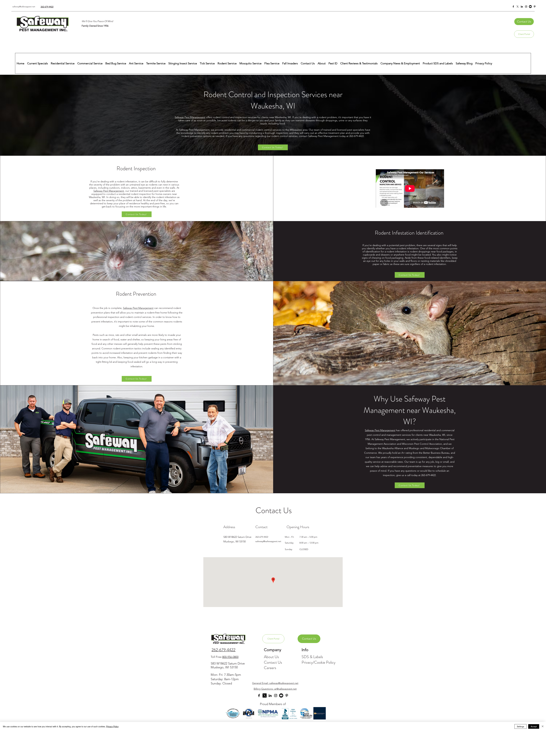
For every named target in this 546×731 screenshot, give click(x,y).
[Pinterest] (534, 6)
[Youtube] (281, 695)
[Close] (542, 726)
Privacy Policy (112, 726)
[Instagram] (526, 6)
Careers (270, 668)
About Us (271, 657)
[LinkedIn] (521, 6)
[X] (517, 6)
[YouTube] (530, 6)
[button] (524, 21)
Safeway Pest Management (190, 117)
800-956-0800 (230, 657)
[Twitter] (264, 695)
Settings (520, 726)
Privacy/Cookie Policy (318, 662)
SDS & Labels (312, 657)
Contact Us (273, 662)
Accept (534, 726)
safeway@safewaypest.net (23, 6)
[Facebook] (513, 6)
